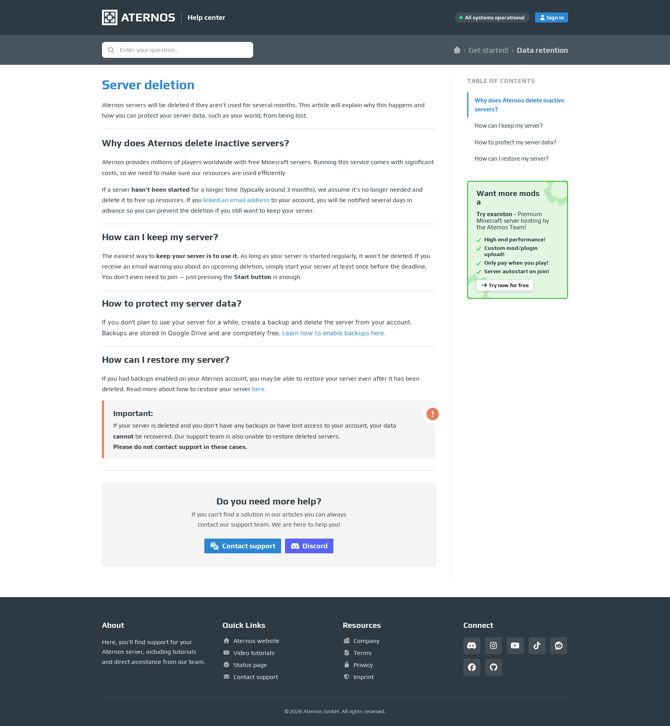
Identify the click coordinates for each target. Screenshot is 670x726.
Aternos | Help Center (457, 50)
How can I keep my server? (509, 125)
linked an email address (236, 200)
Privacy (363, 665)
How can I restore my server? (512, 158)
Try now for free (509, 285)
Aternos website (256, 641)
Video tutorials (254, 653)
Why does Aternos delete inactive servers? (519, 105)
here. (259, 389)
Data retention (542, 50)
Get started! (489, 50)
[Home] (138, 17)
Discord (315, 546)
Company (366, 641)
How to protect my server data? (515, 142)
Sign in (555, 17)
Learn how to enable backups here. (333, 333)
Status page (250, 665)
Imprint (364, 677)
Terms (362, 653)
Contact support (248, 546)
